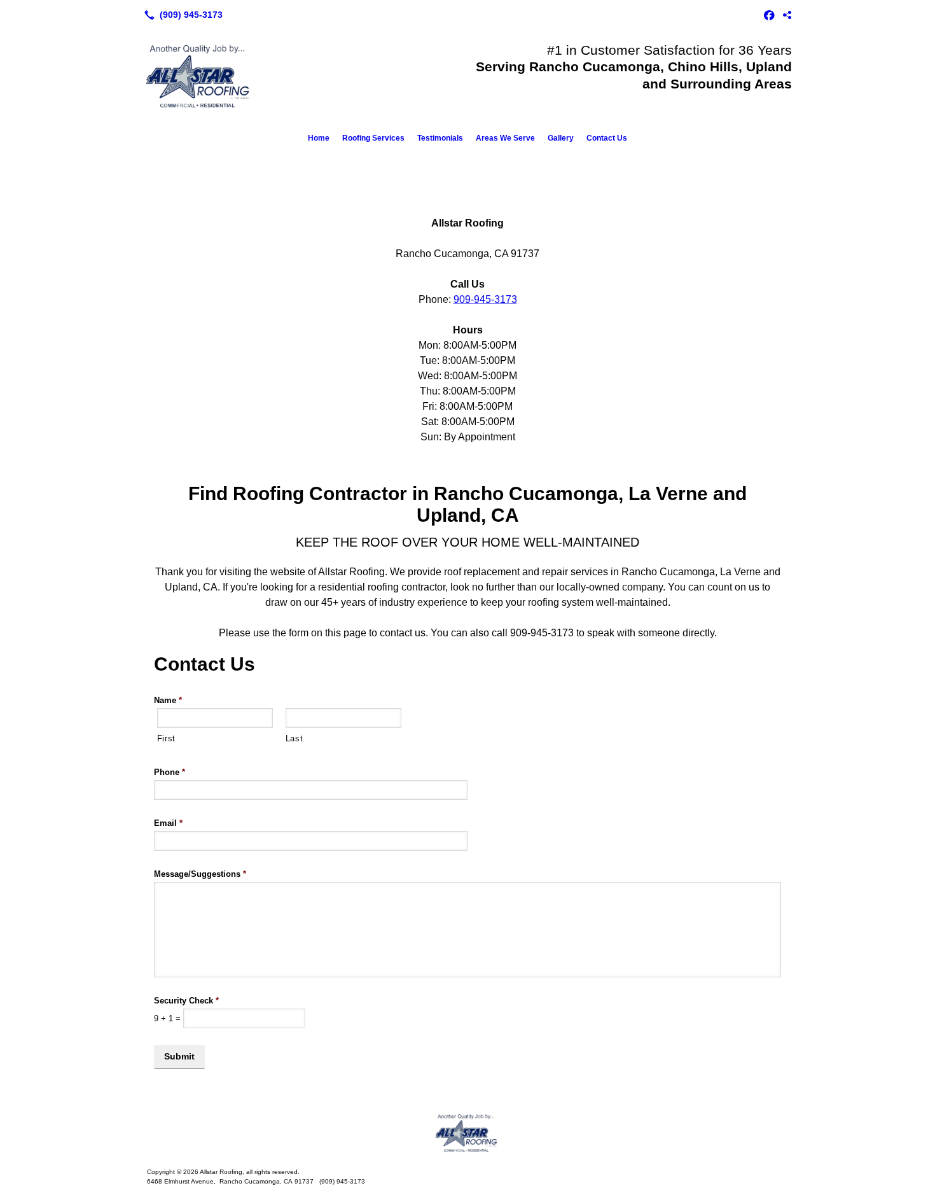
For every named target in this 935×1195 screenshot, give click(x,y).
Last (294, 738)
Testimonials (440, 138)
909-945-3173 (485, 299)
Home (318, 138)
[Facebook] (769, 14)
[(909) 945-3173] (181, 14)
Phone (169, 772)
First (166, 738)
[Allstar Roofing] (467, 1133)
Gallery (561, 138)
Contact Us (606, 138)
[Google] (787, 14)
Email (168, 823)
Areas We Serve (505, 138)
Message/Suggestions (200, 874)
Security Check (186, 1000)
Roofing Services (373, 138)
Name (168, 700)
